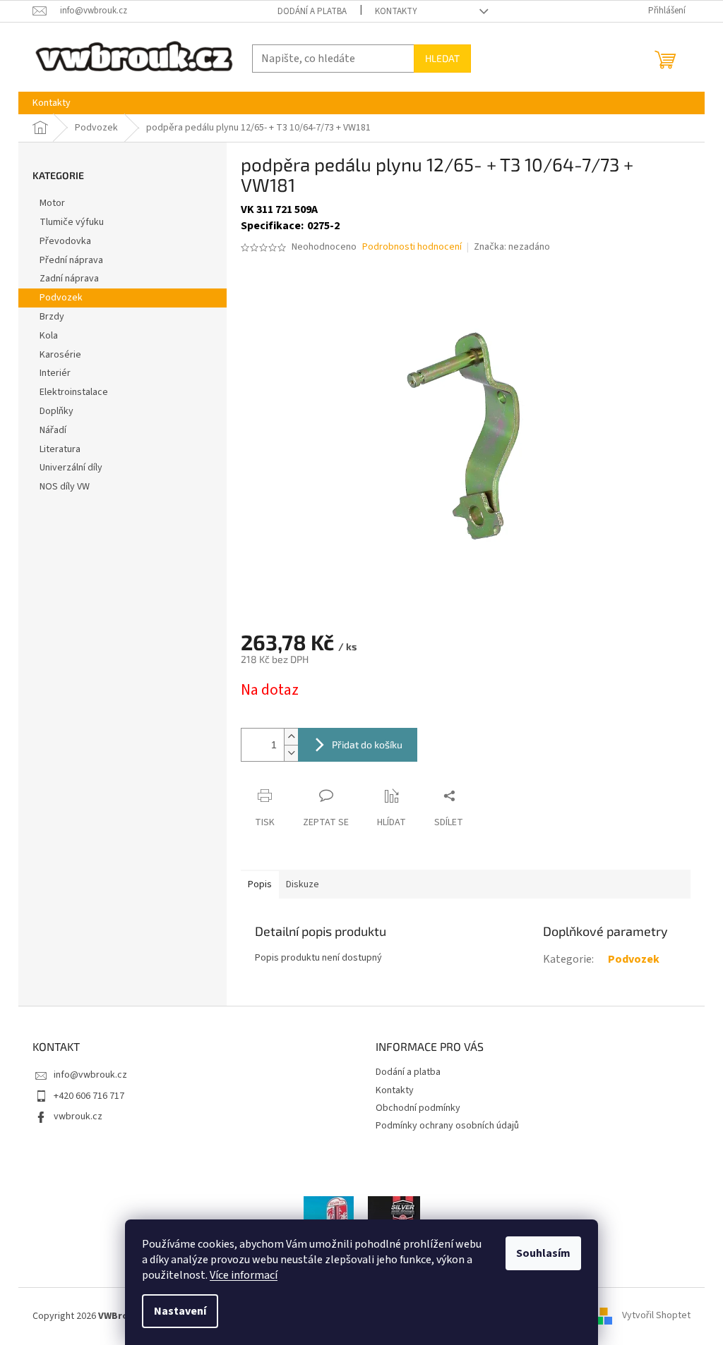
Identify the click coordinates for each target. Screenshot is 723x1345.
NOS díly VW (65, 487)
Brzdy (52, 317)
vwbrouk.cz (78, 1116)
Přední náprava (71, 260)
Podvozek (61, 298)
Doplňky (56, 411)
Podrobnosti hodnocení (412, 247)
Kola (49, 336)
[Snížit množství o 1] (291, 753)
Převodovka (65, 241)
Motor (52, 203)
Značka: (512, 247)
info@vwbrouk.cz (90, 1075)
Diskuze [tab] (302, 884)
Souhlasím (543, 1253)
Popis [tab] (260, 884)
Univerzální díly (71, 468)
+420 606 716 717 (89, 1096)
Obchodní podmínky (418, 1108)
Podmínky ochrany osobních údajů (447, 1126)
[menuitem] (51, 103)
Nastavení (180, 1311)
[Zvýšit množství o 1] (291, 737)
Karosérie (60, 355)
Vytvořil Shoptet (656, 1316)
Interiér (55, 373)
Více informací (243, 1275)
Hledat (442, 58)
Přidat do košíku (367, 744)
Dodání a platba (312, 11)
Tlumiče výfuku (72, 222)
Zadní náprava (69, 279)
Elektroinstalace (74, 392)
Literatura (60, 449)
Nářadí (53, 430)
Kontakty (396, 11)
